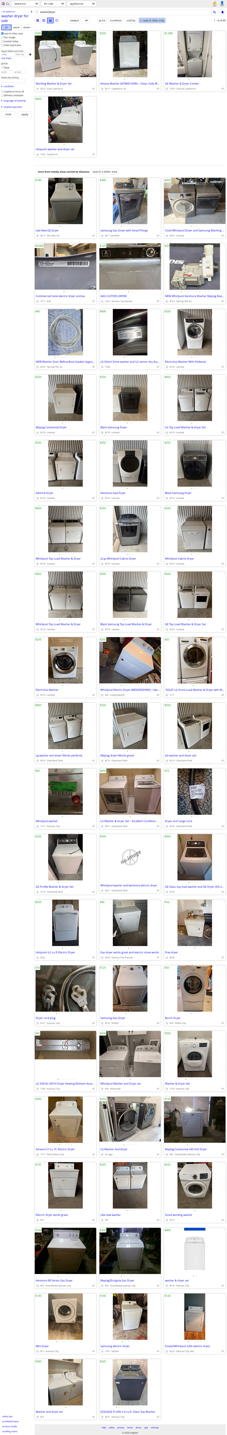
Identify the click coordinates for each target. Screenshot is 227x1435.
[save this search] (222, 12)
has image (9, 37)
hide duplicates (12, 45)
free (6, 67)
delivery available (13, 95)
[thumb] (44, 20)
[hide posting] (93, 89)
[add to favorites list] (38, 89)
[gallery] (50, 20)
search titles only (13, 33)
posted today (11, 41)
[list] (38, 20)
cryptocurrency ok (14, 91)
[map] (57, 20)
